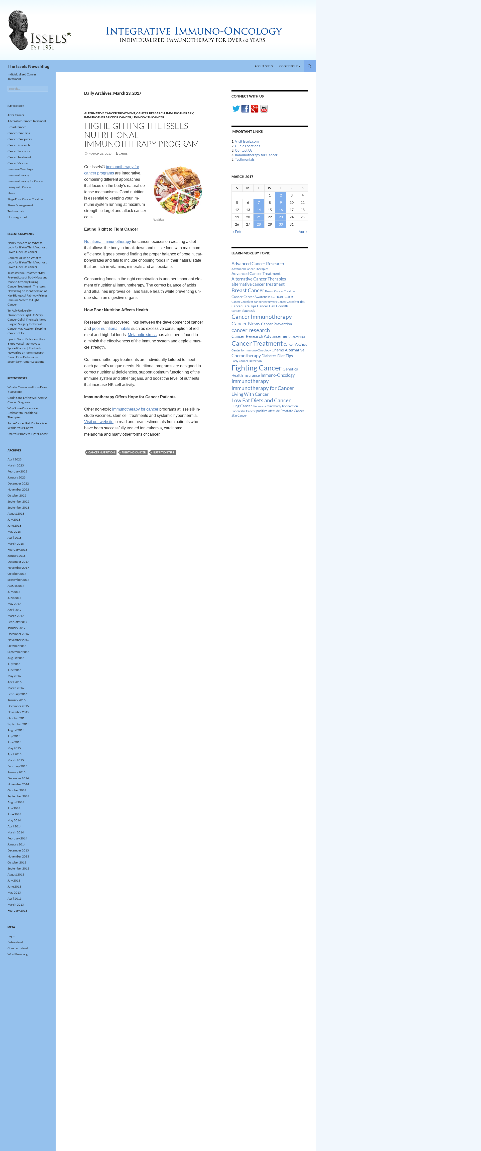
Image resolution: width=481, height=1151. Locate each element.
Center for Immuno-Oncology (251, 350)
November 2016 (18, 640)
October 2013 (17, 862)
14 (259, 210)
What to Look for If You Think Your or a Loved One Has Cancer (27, 247)
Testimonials (245, 159)
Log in (11, 936)
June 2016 (14, 670)
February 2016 (17, 694)
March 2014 (16, 832)
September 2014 (18, 796)
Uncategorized (17, 217)
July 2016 (14, 664)
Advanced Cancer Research (257, 263)
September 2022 (18, 501)
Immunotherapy (179, 113)
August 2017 (16, 586)
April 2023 (15, 459)
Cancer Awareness (257, 297)
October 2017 (17, 574)
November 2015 (18, 712)
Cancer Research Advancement (260, 336)
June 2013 (14, 886)
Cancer (237, 297)
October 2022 (17, 495)
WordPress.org (18, 954)
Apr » (303, 231)
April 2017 (15, 610)
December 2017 (18, 561)
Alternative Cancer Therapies (258, 278)
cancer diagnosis (243, 311)
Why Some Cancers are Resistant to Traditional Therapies (23, 412)
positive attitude (268, 411)
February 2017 (17, 622)
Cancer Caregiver (242, 301)
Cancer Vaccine (18, 163)
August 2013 (16, 874)
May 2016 (14, 676)
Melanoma (259, 406)
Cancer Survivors (19, 151)
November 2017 (18, 567)
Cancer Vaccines (295, 344)
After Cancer (16, 115)
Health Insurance (245, 375)
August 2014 (16, 802)
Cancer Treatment (257, 343)
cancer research (250, 330)
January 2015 (17, 772)
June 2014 (14, 814)
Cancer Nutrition (101, 452)
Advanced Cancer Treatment (256, 273)
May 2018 (14, 531)
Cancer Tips (298, 336)
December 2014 (18, 778)
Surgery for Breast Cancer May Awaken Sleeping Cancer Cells (27, 328)
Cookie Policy (289, 66)
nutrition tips (163, 452)
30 (281, 224)
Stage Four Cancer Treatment (27, 199)
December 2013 (18, 850)
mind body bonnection (282, 406)
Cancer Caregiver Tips (291, 301)
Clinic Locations (247, 146)
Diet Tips (285, 355)
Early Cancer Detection (246, 360)
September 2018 (18, 507)
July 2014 (14, 808)
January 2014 (17, 844)
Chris (123, 153)
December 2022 (18, 483)
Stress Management (20, 205)
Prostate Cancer (292, 411)
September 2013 (18, 868)
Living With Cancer (250, 394)
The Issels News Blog (28, 66)
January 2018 (17, 555)
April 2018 (15, 537)
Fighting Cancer (134, 452)
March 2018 (16, 543)
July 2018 (14, 519)
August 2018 (16, 513)
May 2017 (14, 604)
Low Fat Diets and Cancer (261, 400)
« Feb (237, 231)
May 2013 (14, 892)
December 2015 (18, 706)
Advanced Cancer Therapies (249, 268)
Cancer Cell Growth (272, 306)
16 (281, 210)
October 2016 (17, 646)
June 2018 (14, 525)
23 (281, 217)
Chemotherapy (246, 355)
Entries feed (15, 942)
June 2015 (14, 742)
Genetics (290, 368)
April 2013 (15, 898)
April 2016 (15, 682)
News (11, 193)
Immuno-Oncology (278, 375)
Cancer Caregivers (20, 139)
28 (259, 224)
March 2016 (16, 688)
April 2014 (15, 826)
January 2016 (17, 700)
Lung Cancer (241, 406)
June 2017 (14, 598)
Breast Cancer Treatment (281, 291)
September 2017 (18, 580)
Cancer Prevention (276, 324)
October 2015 (17, 718)
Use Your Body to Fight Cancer (28, 434)
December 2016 (18, 634)
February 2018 (17, 549)
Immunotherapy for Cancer (107, 117)
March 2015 (16, 760)
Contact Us (243, 150)
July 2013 (14, 880)
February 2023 (17, 471)
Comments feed (18, 948)
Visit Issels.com (247, 141)
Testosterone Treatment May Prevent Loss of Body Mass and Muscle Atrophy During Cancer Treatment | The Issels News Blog (28, 282)
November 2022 (18, 489)
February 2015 (17, 766)
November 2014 (18, 784)
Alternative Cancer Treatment (109, 113)
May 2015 (14, 748)
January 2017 (17, 628)
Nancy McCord (18, 243)
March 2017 (16, 616)
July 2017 (14, 592)
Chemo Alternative (288, 349)
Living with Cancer (148, 117)
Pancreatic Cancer (243, 411)
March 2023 (16, 465)
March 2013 (16, 904)
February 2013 (17, 910)
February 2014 (17, 838)
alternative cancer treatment (258, 284)
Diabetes (269, 355)
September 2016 (18, 652)
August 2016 (16, 658)
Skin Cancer (239, 415)
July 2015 (14, 736)
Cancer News (245, 323)
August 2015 (16, 730)
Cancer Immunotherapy (261, 316)
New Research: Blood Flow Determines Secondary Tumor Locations (26, 357)
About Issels (264, 66)
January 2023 (17, 477)
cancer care (282, 296)
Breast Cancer (247, 290)
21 (259, 217)
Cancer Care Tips (243, 306)
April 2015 (15, 754)
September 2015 (18, 724)
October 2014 (17, 790)
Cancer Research (150, 113)
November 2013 (18, 856)
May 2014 (14, 820)
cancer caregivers (265, 302)
